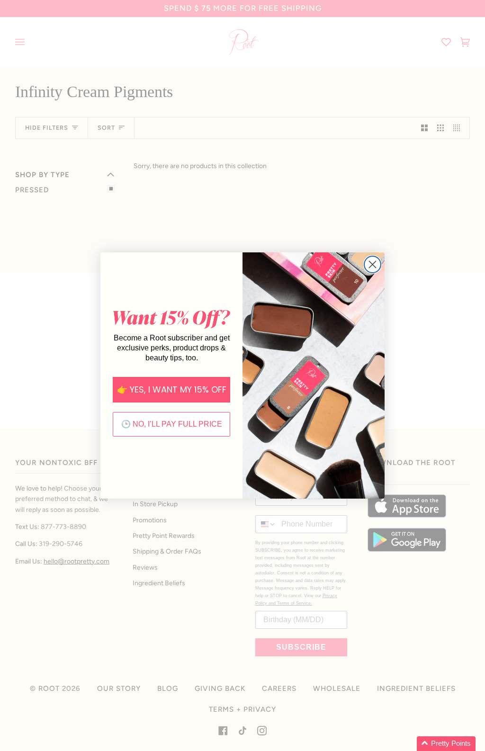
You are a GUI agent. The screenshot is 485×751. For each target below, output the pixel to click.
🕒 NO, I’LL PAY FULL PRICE (171, 424)
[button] (446, 743)
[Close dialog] (372, 264)
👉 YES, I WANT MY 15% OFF (171, 389)
